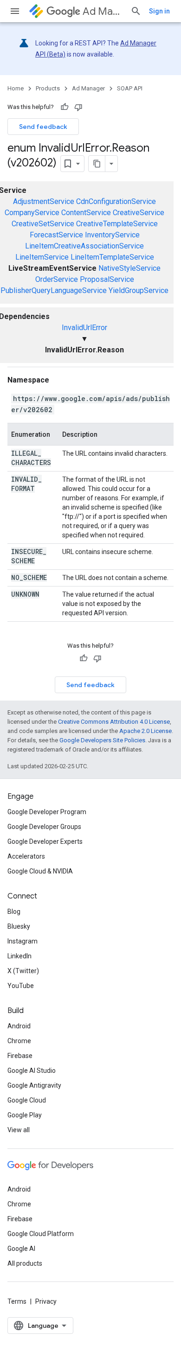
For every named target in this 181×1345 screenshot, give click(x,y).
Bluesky (18, 926)
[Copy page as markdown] (97, 164)
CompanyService (32, 212)
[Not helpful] (78, 107)
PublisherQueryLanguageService (53, 290)
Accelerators (26, 856)
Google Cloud (26, 1100)
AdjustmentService (43, 201)
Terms (16, 1301)
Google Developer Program (46, 812)
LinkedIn (19, 956)
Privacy (46, 1301)
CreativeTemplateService (117, 223)
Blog (13, 911)
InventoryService (112, 234)
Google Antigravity (34, 1085)
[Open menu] (15, 11)
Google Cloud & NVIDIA (40, 871)
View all (18, 1130)
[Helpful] (64, 107)
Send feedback (43, 126)
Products (48, 88)
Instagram (22, 941)
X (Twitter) (23, 971)
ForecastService (56, 234)
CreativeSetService (43, 223)
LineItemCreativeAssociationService (84, 246)
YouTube (20, 985)
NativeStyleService (129, 268)
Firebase (19, 1055)
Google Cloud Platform (40, 1233)
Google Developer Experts (45, 841)
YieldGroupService (138, 290)
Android (19, 1026)
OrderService (56, 279)
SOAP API (129, 88)
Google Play (24, 1115)
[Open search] (136, 11)
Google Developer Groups (44, 826)
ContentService (86, 212)
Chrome (19, 1041)
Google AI (21, 1248)
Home (15, 88)
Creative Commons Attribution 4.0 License (114, 721)
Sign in (159, 11)
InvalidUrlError (84, 327)
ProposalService (107, 279)
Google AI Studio (31, 1070)
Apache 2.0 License (145, 730)
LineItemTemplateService (112, 257)
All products (24, 1263)
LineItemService (42, 257)
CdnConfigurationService (116, 201)
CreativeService (138, 212)
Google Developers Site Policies (102, 740)
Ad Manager (103, 11)
